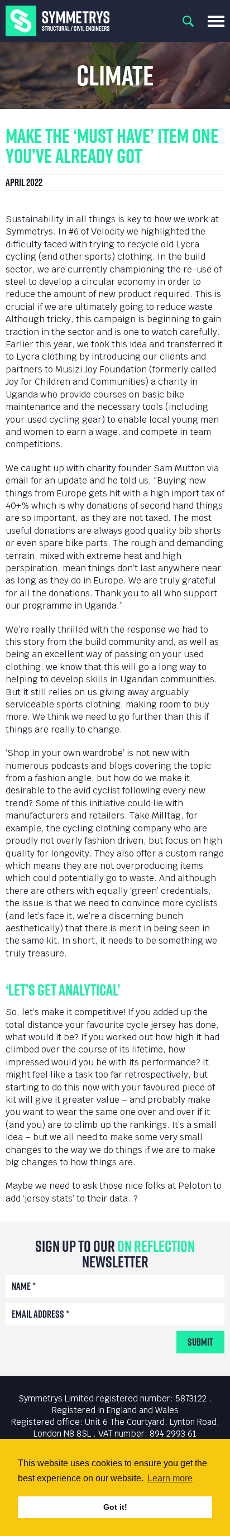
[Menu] (216, 21)
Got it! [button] (115, 1506)
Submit (200, 1342)
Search (188, 21)
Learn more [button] (170, 1478)
